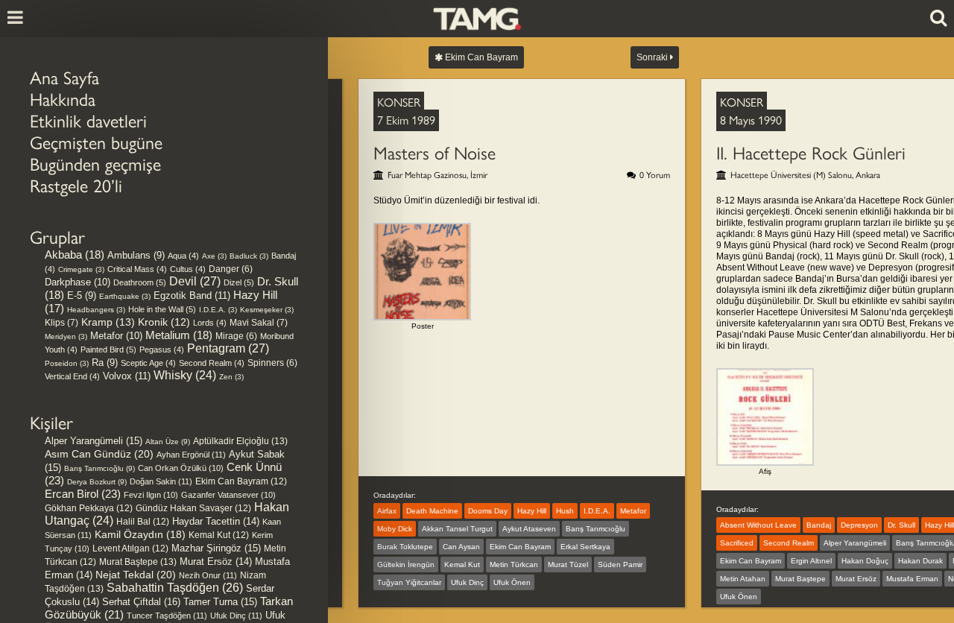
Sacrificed (737, 543)
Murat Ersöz (216, 562)
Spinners (272, 362)
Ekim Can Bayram (241, 481)
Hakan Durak (920, 561)
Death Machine (432, 511)
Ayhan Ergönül (191, 454)
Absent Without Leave (758, 525)
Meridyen (66, 336)
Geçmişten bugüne (96, 143)
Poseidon (67, 363)
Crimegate (81, 269)
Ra (105, 362)
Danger (231, 268)
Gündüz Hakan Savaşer (193, 508)
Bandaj (818, 525)
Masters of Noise (434, 153)
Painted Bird (108, 349)
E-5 (81, 295)
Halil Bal (142, 521)
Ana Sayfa (64, 78)
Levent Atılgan (130, 548)
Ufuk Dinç (236, 615)
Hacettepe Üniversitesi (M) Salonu (791, 175)
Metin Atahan (742, 579)
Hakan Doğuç (864, 561)
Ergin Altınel (811, 561)
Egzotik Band (192, 295)
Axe (214, 256)
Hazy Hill (531, 511)
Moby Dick (394, 529)
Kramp (108, 322)
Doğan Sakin (161, 481)
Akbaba (74, 255)
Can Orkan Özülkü (181, 468)
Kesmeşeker (267, 310)
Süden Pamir (620, 564)
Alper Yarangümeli (93, 440)
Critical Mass (137, 269)
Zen (231, 377)
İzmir (478, 175)
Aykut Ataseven (529, 529)
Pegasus (161, 349)
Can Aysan (461, 547)
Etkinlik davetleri (88, 121)
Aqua (183, 255)
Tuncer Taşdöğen (167, 615)
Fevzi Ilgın (151, 494)
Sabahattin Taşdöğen (175, 587)
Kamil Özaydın (140, 534)
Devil (195, 281)
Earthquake (125, 296)
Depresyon (859, 525)
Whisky (185, 375)
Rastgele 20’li (76, 186)
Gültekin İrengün (406, 564)
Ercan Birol (83, 493)
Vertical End (72, 376)
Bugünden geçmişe (95, 164)
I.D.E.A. (218, 310)
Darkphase (77, 282)
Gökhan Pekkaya (89, 508)
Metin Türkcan (514, 564)
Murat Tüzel (568, 564)
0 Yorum (654, 175)
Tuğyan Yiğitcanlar (409, 582)
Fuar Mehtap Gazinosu (427, 175)
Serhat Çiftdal (141, 601)
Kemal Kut (219, 535)
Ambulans (136, 255)
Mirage (236, 336)
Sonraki (653, 57)
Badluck (249, 256)
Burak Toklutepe (405, 547)
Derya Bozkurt (97, 482)
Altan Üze (167, 441)
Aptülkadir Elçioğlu (240, 441)
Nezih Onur (208, 575)
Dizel (239, 282)
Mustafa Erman (912, 579)
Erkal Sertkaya (585, 547)
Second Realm (211, 362)
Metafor (116, 335)
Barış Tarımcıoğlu (99, 468)
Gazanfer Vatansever (228, 494)
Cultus (188, 269)
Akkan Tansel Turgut (457, 529)
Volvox (127, 376)
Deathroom (139, 282)
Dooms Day (488, 511)
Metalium (178, 335)
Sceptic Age (148, 362)
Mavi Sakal (259, 322)
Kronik (164, 322)
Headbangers (96, 310)
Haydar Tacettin (215, 521)
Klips (61, 322)
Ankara (868, 175)
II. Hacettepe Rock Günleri (811, 153)
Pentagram (228, 348)
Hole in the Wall (162, 309)
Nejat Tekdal (135, 575)
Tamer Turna (220, 601)
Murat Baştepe (138, 562)
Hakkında (62, 99)
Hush (565, 511)
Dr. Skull (901, 525)
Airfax (387, 511)
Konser (398, 102)
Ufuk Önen (512, 582)
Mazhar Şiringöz (216, 548)
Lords (210, 322)
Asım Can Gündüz (99, 454)
